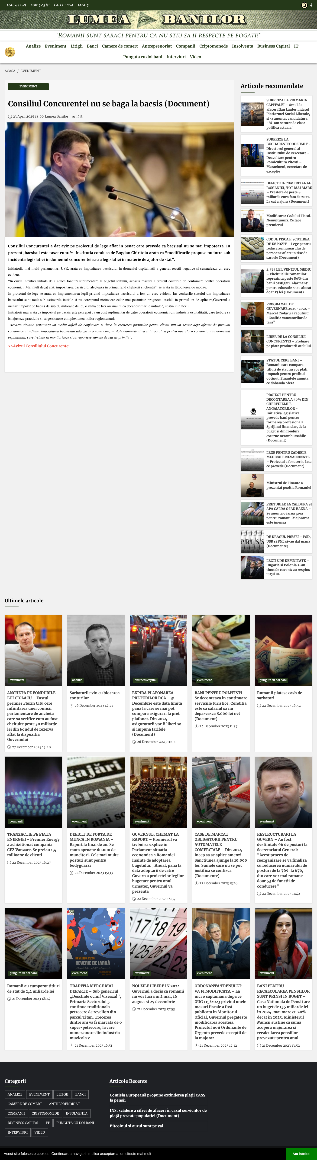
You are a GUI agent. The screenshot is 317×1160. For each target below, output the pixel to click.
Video (195, 56)
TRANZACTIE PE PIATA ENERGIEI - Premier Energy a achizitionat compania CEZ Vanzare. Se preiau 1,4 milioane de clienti (33, 845)
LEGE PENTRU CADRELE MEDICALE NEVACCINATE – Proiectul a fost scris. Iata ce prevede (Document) (288, 459)
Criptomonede (214, 46)
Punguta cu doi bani (142, 56)
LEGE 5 (83, 5)
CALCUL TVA (63, 5)
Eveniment (56, 46)
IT (296, 46)
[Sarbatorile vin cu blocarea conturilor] (96, 650)
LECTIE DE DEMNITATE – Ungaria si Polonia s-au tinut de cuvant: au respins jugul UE (288, 567)
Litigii (77, 46)
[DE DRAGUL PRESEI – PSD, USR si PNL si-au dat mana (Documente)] (252, 541)
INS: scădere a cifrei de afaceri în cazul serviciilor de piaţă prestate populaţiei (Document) (158, 1113)
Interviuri (176, 56)
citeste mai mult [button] (138, 1154)
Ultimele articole (24, 601)
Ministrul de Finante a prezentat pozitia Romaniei (288, 485)
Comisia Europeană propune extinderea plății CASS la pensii (157, 1098)
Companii (185, 46)
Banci (92, 46)
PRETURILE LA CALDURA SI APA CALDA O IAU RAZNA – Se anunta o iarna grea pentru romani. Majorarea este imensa (289, 513)
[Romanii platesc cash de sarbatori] (283, 650)
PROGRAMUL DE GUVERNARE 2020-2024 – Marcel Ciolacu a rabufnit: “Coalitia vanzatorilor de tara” (288, 313)
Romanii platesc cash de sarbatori (279, 695)
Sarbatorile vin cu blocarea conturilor (95, 695)
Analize (33, 46)
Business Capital (273, 46)
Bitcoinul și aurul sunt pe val (136, 1126)
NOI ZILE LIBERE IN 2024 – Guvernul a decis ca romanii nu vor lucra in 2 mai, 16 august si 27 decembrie (158, 994)
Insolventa (242, 46)
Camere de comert (120, 46)
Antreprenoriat (157, 46)
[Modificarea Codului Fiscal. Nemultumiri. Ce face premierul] (252, 220)
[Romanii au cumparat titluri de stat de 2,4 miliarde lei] (33, 943)
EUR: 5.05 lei (40, 5)
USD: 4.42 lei (16, 5)
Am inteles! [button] (302, 1154)
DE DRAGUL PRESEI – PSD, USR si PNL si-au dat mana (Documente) (288, 541)
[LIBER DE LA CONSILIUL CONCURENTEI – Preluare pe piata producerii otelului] (252, 341)
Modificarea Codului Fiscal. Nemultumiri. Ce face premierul (288, 220)
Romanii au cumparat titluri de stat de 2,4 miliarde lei (33, 989)
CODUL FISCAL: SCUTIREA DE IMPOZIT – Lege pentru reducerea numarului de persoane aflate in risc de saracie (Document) (288, 248)
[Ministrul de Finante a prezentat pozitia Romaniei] (252, 485)
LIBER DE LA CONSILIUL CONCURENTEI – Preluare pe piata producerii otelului (288, 341)
